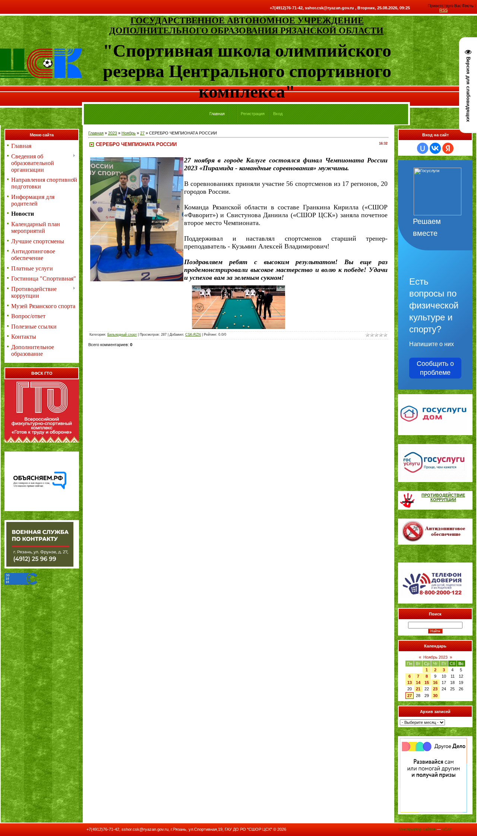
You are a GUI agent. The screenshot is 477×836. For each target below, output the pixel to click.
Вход (277, 113)
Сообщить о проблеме (435, 368)
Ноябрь (128, 133)
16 (435, 682)
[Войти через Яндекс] (448, 148)
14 (418, 682)
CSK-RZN (193, 334)
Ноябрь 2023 (435, 657)
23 (435, 689)
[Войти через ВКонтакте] (435, 148)
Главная (96, 133)
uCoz (447, 829)
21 (418, 689)
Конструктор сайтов (417, 829)
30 (435, 695)
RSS (443, 10)
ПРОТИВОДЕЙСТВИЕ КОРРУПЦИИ (443, 497)
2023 (112, 133)
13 (409, 682)
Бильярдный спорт (122, 334)
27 (142, 133)
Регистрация (253, 113)
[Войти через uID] (422, 148)
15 (426, 682)
